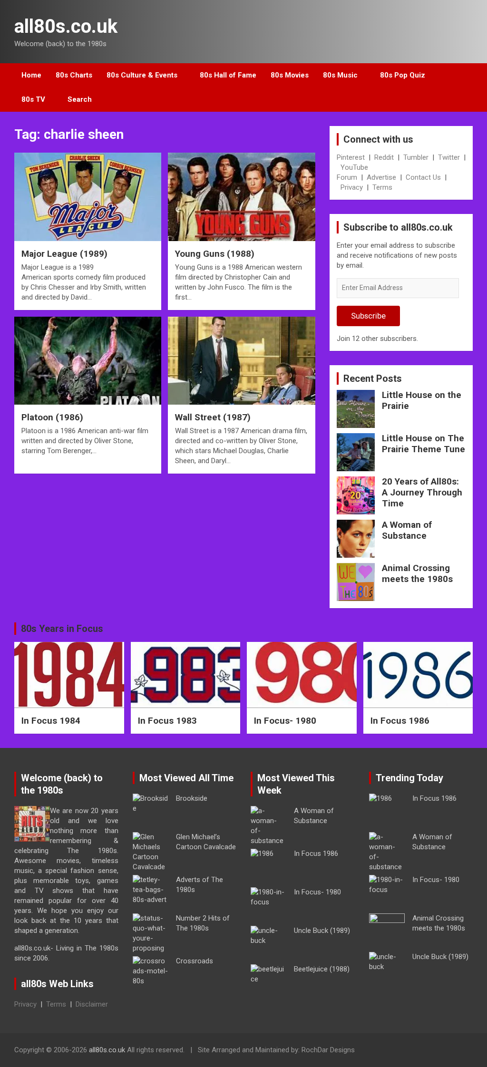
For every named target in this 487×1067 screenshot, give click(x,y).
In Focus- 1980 (285, 720)
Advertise (381, 177)
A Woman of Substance (407, 530)
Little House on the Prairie (421, 400)
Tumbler (416, 157)
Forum (347, 177)
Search (80, 99)
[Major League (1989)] (88, 197)
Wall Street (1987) (213, 417)
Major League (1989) (64, 253)
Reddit (384, 157)
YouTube (354, 167)
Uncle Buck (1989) (322, 930)
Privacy (352, 187)
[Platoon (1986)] (88, 360)
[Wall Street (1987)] (241, 360)
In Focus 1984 (50, 720)
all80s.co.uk (65, 26)
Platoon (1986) (52, 417)
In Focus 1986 (399, 720)
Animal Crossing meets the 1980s (417, 573)
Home (31, 75)
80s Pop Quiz (402, 75)
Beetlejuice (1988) (322, 969)
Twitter (449, 157)
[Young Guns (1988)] (241, 197)
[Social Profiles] (416, 1051)
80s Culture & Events (142, 75)
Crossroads (194, 961)
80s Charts (74, 75)
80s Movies (290, 75)
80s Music (340, 75)
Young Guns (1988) (214, 253)
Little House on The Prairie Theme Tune (423, 444)
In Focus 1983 (167, 720)
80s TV (33, 99)
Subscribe (368, 315)
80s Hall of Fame (228, 75)
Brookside (191, 798)
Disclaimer (92, 1004)
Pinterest (351, 157)
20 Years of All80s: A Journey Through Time (422, 492)
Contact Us (423, 177)
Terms (382, 187)
